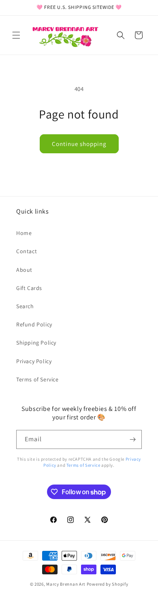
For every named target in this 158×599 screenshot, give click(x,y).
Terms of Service (37, 379)
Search (25, 306)
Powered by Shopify (107, 584)
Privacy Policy (33, 361)
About (24, 269)
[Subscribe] (132, 439)
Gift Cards (29, 288)
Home (24, 233)
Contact (26, 251)
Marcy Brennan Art (65, 584)
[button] (16, 35)
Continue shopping (79, 144)
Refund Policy (34, 324)
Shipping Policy (36, 342)
